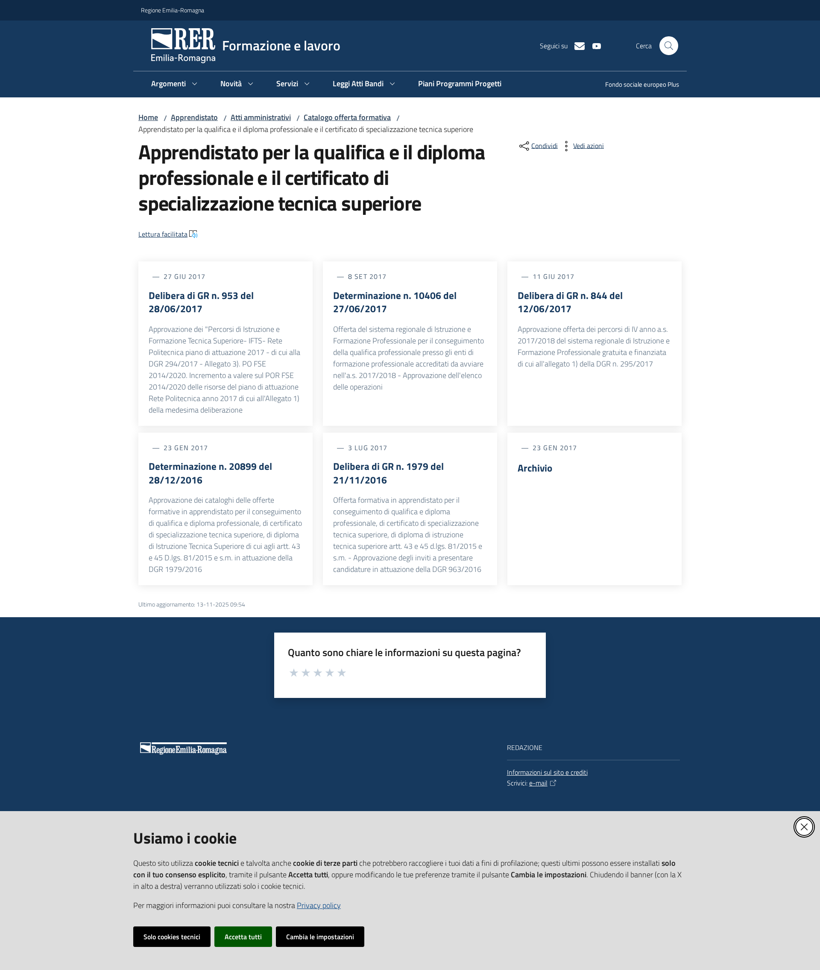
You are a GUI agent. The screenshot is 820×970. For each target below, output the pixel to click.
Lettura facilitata (162, 234)
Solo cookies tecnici (172, 937)
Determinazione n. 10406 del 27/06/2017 (395, 302)
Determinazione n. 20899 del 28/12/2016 (210, 473)
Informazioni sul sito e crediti (547, 772)
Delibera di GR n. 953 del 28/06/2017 (201, 302)
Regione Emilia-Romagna (172, 10)
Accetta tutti (243, 937)
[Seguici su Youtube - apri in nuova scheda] (593, 45)
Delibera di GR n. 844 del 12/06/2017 (570, 302)
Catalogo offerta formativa (347, 117)
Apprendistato (194, 117)
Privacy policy (319, 905)
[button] (669, 45)
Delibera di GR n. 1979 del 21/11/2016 (388, 473)
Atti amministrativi (261, 117)
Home (148, 117)
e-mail (538, 783)
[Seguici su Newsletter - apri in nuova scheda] (576, 45)
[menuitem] (637, 85)
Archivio (535, 468)
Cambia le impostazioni (320, 937)
